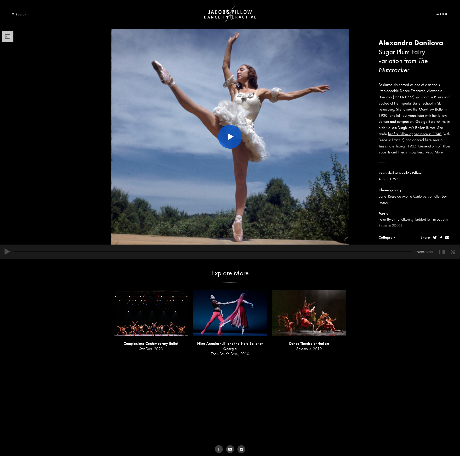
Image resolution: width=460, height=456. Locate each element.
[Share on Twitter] (435, 237)
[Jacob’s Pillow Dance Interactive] (230, 14)
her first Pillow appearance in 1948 (415, 133)
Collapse (386, 237)
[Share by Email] (447, 237)
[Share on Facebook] (441, 237)
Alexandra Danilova (411, 42)
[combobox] (33, 15)
